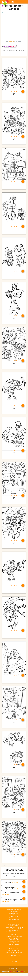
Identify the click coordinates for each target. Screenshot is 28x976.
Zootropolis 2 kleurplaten (14, 924)
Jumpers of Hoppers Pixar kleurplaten (14, 927)
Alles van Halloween (14, 941)
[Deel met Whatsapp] (21, 50)
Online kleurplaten (14, 953)
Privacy (14, 963)
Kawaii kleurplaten (14, 911)
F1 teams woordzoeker (14, 913)
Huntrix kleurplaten (14, 925)
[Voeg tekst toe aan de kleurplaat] (12, 91)
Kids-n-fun (8, 2)
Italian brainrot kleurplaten (14, 930)
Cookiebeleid (14, 961)
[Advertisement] (14, 27)
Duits (13, 971)
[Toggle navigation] (25, 2)
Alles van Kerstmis (14, 946)
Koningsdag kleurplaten (14, 919)
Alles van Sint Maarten (14, 942)
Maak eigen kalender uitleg (14, 950)
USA (24, 971)
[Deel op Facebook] (16, 50)
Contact (14, 960)
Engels (19, 971)
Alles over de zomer (14, 938)
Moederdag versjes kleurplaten (14, 918)
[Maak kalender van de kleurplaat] (14, 91)
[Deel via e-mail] (23, 50)
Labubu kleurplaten (14, 914)
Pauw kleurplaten (14, 916)
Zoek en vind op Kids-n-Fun (14, 955)
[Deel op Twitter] (19, 50)
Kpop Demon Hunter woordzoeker (14, 928)
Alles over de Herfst (14, 939)
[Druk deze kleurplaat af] (16, 91)
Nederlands (6, 971)
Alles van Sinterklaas (14, 944)
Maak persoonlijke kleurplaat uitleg (14, 952)
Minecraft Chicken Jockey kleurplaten (14, 932)
